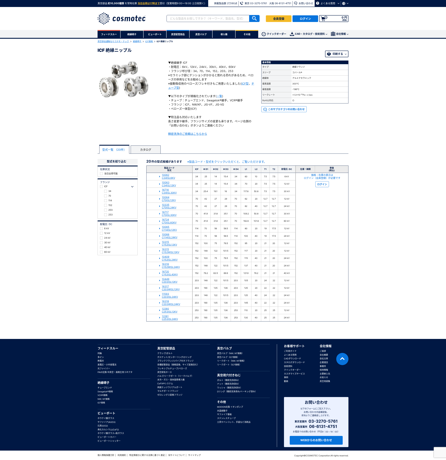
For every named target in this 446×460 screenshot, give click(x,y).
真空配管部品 (166, 348)
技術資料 (288, 366)
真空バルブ (224, 348)
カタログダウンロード (294, 362)
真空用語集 (325, 381)
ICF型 (245, 83)
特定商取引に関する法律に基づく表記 (147, 455)
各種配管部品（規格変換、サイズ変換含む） (178, 364)
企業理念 (324, 362)
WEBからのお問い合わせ (316, 440)
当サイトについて (176, 455)
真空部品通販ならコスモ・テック (113, 41)
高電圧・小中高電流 (107, 364)
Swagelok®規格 (105, 391)
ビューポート (106, 413)
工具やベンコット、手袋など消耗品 (234, 422)
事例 (286, 377)
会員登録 (278, 18)
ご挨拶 (323, 351)
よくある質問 (328, 3)
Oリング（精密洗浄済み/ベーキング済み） (237, 391)
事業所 (323, 366)
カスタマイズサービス (294, 373)
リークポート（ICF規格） (229, 364)
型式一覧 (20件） (114, 149)
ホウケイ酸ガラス (106, 418)
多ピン (101, 357)
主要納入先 (325, 373)
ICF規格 (149, 41)
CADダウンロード (292, 358)
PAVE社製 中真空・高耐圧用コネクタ (115, 372)
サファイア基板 (224, 414)
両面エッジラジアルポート (169, 387)
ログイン (305, 18)
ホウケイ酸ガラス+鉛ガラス (111, 433)
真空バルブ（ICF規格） (228, 357)
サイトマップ (194, 455)
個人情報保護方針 (106, 455)
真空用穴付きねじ (229, 375)
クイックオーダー (276, 33)
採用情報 (324, 370)
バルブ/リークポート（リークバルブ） (175, 376)
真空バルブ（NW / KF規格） (230, 353)
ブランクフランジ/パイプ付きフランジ (175, 361)
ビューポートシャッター (109, 441)
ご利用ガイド (290, 351)
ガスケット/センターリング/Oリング (174, 357)
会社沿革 (324, 358)
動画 (286, 381)
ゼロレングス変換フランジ (169, 395)
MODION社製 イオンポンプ (230, 407)
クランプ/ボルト (165, 353)
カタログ (145, 149)
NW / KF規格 (104, 399)
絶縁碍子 (137, 41)
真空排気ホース (164, 372)
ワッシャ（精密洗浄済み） (229, 387)
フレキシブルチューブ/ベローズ (172, 368)
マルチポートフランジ (167, 391)
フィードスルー (108, 348)
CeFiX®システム (165, 383)
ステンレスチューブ (226, 418)
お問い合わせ (305, 3)
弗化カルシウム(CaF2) (108, 429)
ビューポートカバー (107, 437)
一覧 (219, 96)
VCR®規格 (102, 395)
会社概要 (324, 355)
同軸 (100, 353)
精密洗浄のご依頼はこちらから (187, 134)
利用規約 (122, 455)
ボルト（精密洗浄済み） (228, 380)
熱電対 (101, 361)
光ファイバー (104, 368)
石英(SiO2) (103, 425)
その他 (221, 402)
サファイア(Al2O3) (107, 422)
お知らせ (324, 377)
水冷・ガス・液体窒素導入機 (170, 379)
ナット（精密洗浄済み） (228, 384)
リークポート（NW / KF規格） (231, 361)
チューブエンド (105, 387)
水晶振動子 (222, 410)
